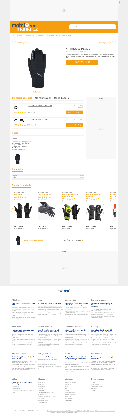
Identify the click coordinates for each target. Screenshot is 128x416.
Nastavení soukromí (61, 412)
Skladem (80, 107)
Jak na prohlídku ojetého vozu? (46, 392)
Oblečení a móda (29, 35)
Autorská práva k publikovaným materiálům (57, 410)
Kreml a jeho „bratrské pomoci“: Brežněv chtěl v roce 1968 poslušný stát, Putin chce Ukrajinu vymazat (23, 309)
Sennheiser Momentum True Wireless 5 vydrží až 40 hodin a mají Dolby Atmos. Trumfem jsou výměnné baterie (50, 336)
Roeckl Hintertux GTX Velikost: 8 (37, 120)
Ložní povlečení (68, 398)
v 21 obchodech (43, 228)
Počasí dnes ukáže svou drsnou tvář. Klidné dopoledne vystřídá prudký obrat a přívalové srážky (23, 314)
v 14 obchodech (19, 228)
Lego (66, 388)
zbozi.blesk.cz (41, 390)
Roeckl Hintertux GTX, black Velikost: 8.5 (40, 106)
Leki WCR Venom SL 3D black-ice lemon (70, 195)
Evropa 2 (93, 390)
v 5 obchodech (66, 228)
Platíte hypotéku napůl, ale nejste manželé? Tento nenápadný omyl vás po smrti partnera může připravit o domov (77, 336)
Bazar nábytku (68, 400)
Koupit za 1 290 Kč (73, 125)
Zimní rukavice (50, 35)
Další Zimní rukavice (19, 192)
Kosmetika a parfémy (70, 392)
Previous (12, 210)
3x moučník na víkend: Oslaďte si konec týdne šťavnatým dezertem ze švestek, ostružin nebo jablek (102, 339)
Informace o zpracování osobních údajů (105, 410)
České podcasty (95, 384)
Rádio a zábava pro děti (97, 386)
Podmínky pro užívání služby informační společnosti (81, 410)
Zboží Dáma (41, 388)
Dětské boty (68, 396)
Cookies (53, 412)
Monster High (68, 384)
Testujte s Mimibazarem (70, 382)
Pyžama (67, 390)
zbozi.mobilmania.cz (17, 35)
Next (115, 210)
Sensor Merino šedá (45, 194)
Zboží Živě (41, 384)
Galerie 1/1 (37, 92)
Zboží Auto (41, 398)
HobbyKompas (42, 394)
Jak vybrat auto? (42, 402)
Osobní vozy (41, 386)
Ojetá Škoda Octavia (43, 400)
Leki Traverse (18, 194)
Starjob (93, 382)
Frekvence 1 (94, 388)
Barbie (66, 386)
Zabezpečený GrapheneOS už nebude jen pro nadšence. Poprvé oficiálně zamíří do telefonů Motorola (49, 341)
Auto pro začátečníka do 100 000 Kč (47, 396)
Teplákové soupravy (70, 394)
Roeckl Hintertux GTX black (78, 49)
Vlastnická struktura (72, 412)
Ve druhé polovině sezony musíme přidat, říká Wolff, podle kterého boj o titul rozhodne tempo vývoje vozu (23, 336)
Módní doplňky (40, 35)
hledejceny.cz (41, 382)
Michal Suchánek (16, 388)
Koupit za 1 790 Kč (82, 62)
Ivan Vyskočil (15, 386)
